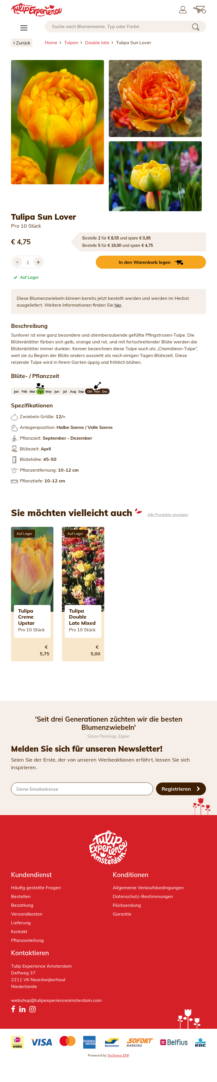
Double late (97, 42)
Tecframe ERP (118, 1055)
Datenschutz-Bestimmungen (143, 896)
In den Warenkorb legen (145, 262)
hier (117, 305)
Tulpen (71, 42)
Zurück (23, 43)
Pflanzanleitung (27, 940)
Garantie (122, 914)
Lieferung (21, 922)
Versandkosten (26, 914)
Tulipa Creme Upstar (26, 617)
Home (51, 42)
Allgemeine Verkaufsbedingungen (148, 887)
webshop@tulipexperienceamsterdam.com (56, 1000)
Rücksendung (127, 905)
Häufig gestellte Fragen (36, 887)
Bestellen (21, 896)
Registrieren (177, 789)
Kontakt (19, 931)
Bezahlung (22, 905)
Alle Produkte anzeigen (167, 515)
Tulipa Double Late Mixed (82, 617)
